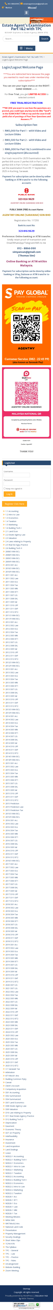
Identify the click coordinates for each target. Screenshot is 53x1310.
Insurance (9, 1139)
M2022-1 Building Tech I (16, 1159)
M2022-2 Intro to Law (15, 1186)
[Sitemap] (27, 13)
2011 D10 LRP (11, 605)
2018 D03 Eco (11, 911)
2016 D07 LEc (11, 840)
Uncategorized (11, 1264)
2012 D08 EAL (11, 645)
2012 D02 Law (11, 625)
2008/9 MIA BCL (12, 555)
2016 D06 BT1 (11, 837)
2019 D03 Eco (11, 951)
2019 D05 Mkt (11, 958)
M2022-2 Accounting (14, 1176)
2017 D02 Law (11, 867)
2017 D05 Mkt (11, 877)
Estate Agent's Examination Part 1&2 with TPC (26, 27)
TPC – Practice (11, 1257)
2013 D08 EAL (11, 692)
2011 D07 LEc (11, 595)
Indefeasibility (11, 1136)
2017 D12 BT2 (11, 901)
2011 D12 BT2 (11, 612)
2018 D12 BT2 (11, 941)
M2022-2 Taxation (13, 1193)
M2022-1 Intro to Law (15, 1166)
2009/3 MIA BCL (12, 558)
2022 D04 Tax (11, 995)
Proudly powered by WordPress (19, 1295)
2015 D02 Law (11, 766)
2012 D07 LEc (11, 642)
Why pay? (32, 7)
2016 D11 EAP (11, 854)
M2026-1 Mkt (11, 1210)
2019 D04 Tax (11, 954)
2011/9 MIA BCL (12, 618)
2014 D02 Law (11, 719)
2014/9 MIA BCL (12, 760)
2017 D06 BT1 (11, 881)
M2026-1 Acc (11, 1196)
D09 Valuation (11, 1109)
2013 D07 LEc (11, 689)
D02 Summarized (13, 1096)
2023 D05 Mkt (11, 1022)
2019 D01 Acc (11, 944)
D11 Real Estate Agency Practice (19, 1116)
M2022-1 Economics (14, 1163)
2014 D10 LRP (11, 746)
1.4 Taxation (10, 521)
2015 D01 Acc (11, 763)
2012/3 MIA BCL (12, 662)
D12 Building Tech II (14, 1119)
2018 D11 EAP (11, 938)
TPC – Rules (10, 1260)
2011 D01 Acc (11, 575)
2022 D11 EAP (11, 1015)
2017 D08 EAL (11, 887)
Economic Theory (13, 1129)
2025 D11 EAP (11, 1062)
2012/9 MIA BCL (12, 665)
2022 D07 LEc (11, 1001)
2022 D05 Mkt (11, 998)
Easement (9, 1126)
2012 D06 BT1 (11, 639)
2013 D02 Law (11, 672)
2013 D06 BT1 (11, 686)
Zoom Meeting (12, 1270)
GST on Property (12, 1133)
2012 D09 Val (11, 649)
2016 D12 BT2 (11, 857)
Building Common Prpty (15, 1079)
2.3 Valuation (11, 538)
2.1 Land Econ (11, 531)
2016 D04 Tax (11, 830)
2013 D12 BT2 (11, 706)
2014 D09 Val (11, 743)
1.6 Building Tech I (13, 528)
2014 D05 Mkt (11, 729)
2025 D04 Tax (11, 1042)
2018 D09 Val (11, 931)
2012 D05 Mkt (11, 635)
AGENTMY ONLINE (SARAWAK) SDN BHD (26, 215)
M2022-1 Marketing (14, 1169)
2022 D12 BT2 (11, 1018)
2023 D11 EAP (11, 1028)
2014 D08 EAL (11, 739)
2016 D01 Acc (11, 820)
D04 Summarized (13, 1099)
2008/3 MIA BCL (12, 551)
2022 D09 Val (11, 1008)
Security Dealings (13, 1237)
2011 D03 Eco (11, 581)
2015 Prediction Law (14, 807)
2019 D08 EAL (11, 968)
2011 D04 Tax (11, 585)
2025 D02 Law (11, 1035)
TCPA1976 (10, 1243)
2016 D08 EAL (11, 844)
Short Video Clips (12, 1240)
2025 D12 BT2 (11, 1065)
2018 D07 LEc (11, 924)
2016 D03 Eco (11, 827)
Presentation (11, 1230)
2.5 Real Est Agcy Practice (16, 545)
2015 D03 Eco (11, 770)
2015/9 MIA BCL (12, 817)
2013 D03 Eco (11, 676)
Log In (10, 494)
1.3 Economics (11, 518)
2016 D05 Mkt (11, 833)
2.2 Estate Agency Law (15, 534)
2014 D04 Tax (11, 726)
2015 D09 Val (11, 790)
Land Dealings (11, 1149)
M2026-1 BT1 (11, 1200)
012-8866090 (13, 4)
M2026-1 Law (11, 1206)
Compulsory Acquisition (15, 1089)
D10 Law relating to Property (18, 1112)
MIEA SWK (10, 1220)
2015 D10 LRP (11, 793)
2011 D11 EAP (11, 608)
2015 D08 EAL (11, 786)
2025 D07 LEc (11, 1049)
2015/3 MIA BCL (12, 813)
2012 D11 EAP (11, 655)
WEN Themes (28, 1298)
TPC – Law (10, 1253)
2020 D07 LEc (11, 985)
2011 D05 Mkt (11, 588)
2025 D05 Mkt (11, 1045)
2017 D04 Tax (11, 874)
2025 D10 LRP (11, 1059)
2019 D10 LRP (11, 975)
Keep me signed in (14, 488)
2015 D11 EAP (11, 797)
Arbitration (10, 1072)
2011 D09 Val (11, 602)
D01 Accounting (12, 1092)
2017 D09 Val (11, 891)
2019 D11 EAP (11, 978)
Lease (8, 1153)
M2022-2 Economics (14, 1183)
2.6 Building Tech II (13, 548)
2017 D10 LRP (11, 894)
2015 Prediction (12, 803)
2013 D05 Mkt (11, 682)
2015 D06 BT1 (11, 780)
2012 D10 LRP (11, 652)
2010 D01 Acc (11, 565)
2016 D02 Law (11, 823)
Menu (29, 48)
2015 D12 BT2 (11, 800)
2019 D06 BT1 (11, 961)
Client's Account (12, 1085)
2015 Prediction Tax (14, 810)
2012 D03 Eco (11, 629)
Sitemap (26, 1289)
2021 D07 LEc (11, 988)
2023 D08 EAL (11, 1025)
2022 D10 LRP (11, 1012)
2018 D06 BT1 (11, 921)
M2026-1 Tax (11, 1213)
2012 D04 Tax (11, 632)
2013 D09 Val (11, 696)
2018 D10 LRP (11, 934)
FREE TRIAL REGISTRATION (26, 102)
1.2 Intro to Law (12, 514)
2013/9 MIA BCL (12, 713)
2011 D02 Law (11, 578)
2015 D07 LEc (11, 783)
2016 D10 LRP (11, 850)
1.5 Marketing (11, 524)
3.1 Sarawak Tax (12, 1069)
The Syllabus (10, 1247)
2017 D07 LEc (11, 884)
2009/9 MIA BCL (12, 561)
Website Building (12, 1267)
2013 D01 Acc (11, 669)
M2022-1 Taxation (13, 1173)
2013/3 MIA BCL (12, 709)
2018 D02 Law (11, 907)
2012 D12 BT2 (11, 659)
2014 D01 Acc (11, 716)
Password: (8, 480)
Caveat (8, 1082)
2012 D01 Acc (11, 622)
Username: (8, 471)
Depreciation (11, 1122)
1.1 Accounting (11, 511)
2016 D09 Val (11, 847)
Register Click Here (14, 503)
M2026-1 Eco (11, 1203)
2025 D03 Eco (11, 1038)
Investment (10, 1143)
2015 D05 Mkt (11, 776)
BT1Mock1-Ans (12, 1075)
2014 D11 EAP (11, 749)
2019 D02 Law (11, 948)
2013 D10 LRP (11, 699)
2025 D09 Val (11, 1055)
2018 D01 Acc (11, 904)
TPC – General (11, 1250)
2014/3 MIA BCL (12, 756)
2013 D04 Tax (11, 679)
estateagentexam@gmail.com (35, 4)
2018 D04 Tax (11, 914)
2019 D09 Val (11, 971)
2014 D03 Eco (11, 723)
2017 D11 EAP (11, 897)
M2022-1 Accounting (14, 1156)
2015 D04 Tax (11, 773)
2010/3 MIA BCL (12, 568)
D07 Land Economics (14, 1102)
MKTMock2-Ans (12, 1223)
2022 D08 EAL (11, 1005)
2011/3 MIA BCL (12, 615)
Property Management (15, 1233)
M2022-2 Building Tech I (16, 1180)
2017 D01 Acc (11, 864)
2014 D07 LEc (11, 736)
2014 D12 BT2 (11, 753)
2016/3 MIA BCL (12, 860)
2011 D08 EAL (11, 598)
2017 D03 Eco (11, 870)
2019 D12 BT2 (11, 981)
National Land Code (14, 1227)
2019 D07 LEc (11, 965)
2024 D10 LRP (11, 1032)
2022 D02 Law (11, 991)
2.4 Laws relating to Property (18, 541)
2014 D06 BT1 (11, 733)
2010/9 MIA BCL (12, 571)
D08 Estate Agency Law (15, 1106)
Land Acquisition (12, 1146)
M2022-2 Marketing (14, 1190)
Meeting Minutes (12, 1217)
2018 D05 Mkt (11, 917)
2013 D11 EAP (11, 702)
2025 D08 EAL (11, 1052)
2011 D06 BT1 (11, 592)
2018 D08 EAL (11, 928)
